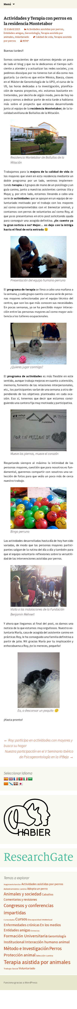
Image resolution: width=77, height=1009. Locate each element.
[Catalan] (6, 784)
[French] (15, 779)
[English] (11, 779)
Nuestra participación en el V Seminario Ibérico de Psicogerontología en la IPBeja (39, 754)
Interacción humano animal (47, 942)
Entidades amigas (14, 33)
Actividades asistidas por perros (45, 29)
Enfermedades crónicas (21, 925)
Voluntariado (22, 37)
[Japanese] (20, 784)
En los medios (50, 925)
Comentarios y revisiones (20, 899)
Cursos (21, 919)
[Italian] (25, 779)
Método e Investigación (26, 948)
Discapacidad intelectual (40, 919)
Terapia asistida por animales (37, 962)
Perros (55, 948)
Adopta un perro (37, 888)
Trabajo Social (11, 968)
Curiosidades (9, 920)
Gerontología (32, 33)
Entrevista (35, 931)
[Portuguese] (20, 779)
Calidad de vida (44, 37)
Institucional (14, 942)
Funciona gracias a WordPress (20, 982)
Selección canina (44, 955)
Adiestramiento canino (15, 888)
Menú (7, 4)
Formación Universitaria (26, 935)
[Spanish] (6, 779)
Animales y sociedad (22, 894)
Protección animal (20, 954)
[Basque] (15, 784)
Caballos (47, 894)
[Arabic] (30, 779)
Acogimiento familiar (12, 884)
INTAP (26, 40)
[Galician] (11, 784)
